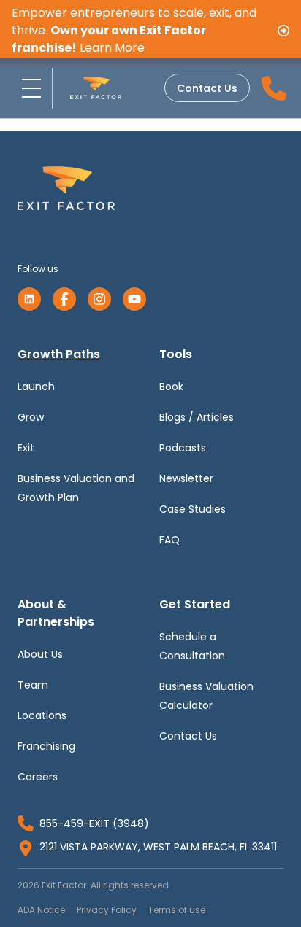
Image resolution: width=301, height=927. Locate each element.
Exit (26, 448)
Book (171, 386)
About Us (40, 654)
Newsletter (186, 478)
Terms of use (176, 910)
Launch (36, 386)
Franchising (46, 746)
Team (33, 685)
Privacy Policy (107, 910)
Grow (31, 417)
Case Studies (192, 509)
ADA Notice (41, 910)
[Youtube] (134, 299)
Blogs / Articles (196, 417)
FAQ (169, 539)
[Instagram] (99, 299)
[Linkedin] (29, 299)
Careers (38, 776)
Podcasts (182, 448)
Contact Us (207, 88)
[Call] (274, 88)
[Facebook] (64, 299)
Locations (42, 715)
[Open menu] (32, 88)
